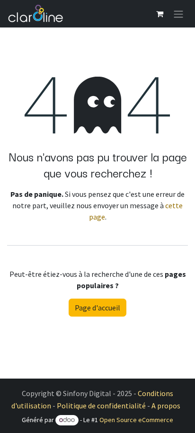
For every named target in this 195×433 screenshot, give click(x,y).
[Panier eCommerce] (159, 13)
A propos (165, 405)
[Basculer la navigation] (178, 14)
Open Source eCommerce (136, 419)
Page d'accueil (97, 307)
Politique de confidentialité (101, 405)
